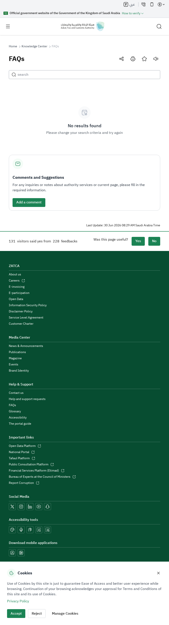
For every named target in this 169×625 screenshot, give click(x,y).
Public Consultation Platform (28, 464)
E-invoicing (16, 287)
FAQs (12, 405)
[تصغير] (38, 529)
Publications (17, 352)
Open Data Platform (22, 446)
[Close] (158, 573)
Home (13, 46)
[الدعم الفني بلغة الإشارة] (29, 529)
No (154, 241)
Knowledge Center (34, 46)
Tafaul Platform (19, 458)
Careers (14, 280)
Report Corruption (21, 483)
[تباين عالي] (12, 529)
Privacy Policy (18, 601)
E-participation (19, 293)
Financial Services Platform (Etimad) (34, 470)
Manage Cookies (65, 613)
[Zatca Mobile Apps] (151, 4)
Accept (16, 613)
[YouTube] (38, 506)
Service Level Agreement (26, 317)
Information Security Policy (28, 305)
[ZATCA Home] (82, 26)
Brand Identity (19, 371)
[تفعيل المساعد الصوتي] (21, 529)
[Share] (121, 58)
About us (15, 274)
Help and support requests (27, 399)
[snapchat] (47, 506)
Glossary (15, 411)
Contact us (16, 393)
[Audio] (155, 58)
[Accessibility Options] (161, 4)
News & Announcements (26, 346)
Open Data (16, 299)
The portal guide (20, 424)
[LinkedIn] (29, 506)
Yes (138, 241)
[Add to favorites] (144, 58)
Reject (37, 613)
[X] (12, 506)
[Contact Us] (143, 4)
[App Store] (12, 552)
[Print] (133, 58)
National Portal (19, 452)
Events (13, 364)
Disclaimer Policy (21, 311)
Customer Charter (21, 324)
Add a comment (29, 202)
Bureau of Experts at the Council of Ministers (39, 477)
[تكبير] (47, 529)
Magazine (15, 358)
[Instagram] (21, 506)
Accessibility (18, 417)
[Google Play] (21, 552)
